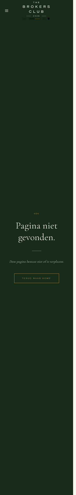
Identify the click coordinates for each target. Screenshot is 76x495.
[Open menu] (7, 11)
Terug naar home (36, 278)
